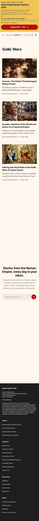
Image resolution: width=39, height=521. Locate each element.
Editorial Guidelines (8, 467)
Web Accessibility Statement (11, 460)
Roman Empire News (8, 428)
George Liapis (6, 505)
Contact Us (5, 470)
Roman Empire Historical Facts (12, 424)
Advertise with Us (8, 449)
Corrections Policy (8, 456)
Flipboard (5, 481)
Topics (4, 421)
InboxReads (6, 488)
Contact (5, 442)
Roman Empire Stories (9, 431)
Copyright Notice (7, 463)
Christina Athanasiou (8, 502)
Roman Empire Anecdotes (10, 435)
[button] (36, 35)
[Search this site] (32, 35)
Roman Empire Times (9, 388)
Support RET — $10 (17, 27)
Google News (6, 484)
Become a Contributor (9, 512)
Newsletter (5, 491)
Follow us (6, 477)
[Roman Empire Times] (16, 35)
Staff (4, 498)
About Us (5, 509)
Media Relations (7, 453)
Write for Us (6, 445)
